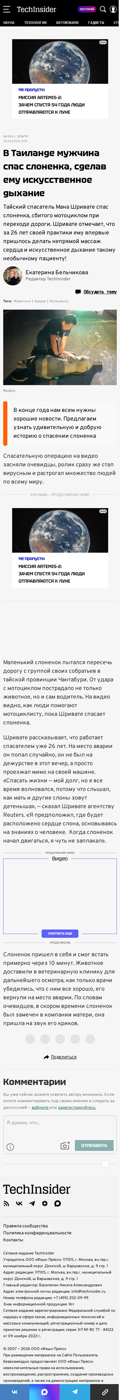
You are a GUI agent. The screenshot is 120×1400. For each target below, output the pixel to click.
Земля (22, 136)
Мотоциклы (59, 301)
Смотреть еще (60, 933)
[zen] (45, 1203)
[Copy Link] (105, 1392)
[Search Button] (103, 9)
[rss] (6, 1203)
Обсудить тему (100, 292)
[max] (57, 1203)
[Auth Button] (113, 9)
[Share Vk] (14, 1392)
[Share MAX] (44, 1392)
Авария (40, 301)
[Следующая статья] (60, 1164)
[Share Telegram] (75, 1392)
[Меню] (6, 9)
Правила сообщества (25, 1226)
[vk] (19, 1203)
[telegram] (32, 1203)
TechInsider (37, 9)
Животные (22, 301)
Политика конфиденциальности (37, 1233)
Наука (8, 136)
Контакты (13, 1240)
